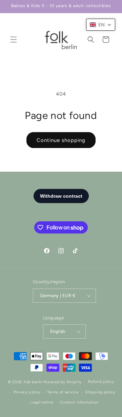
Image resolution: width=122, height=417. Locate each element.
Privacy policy (27, 392)
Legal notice (41, 402)
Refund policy (101, 381)
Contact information (79, 402)
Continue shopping (61, 140)
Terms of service (62, 392)
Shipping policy (100, 392)
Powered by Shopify (62, 382)
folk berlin (33, 382)
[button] (13, 39)
